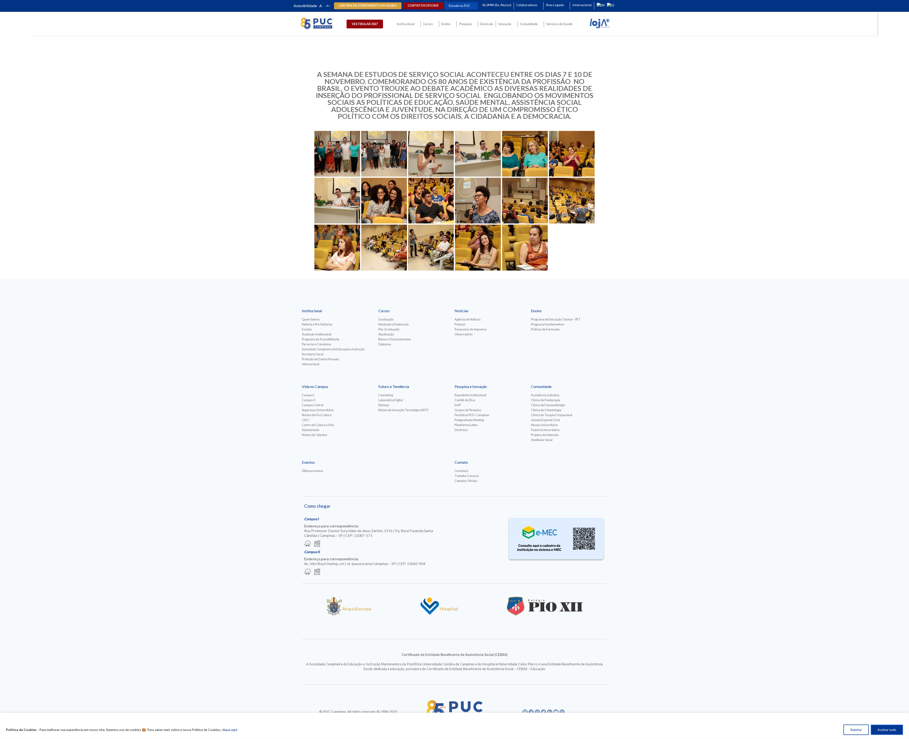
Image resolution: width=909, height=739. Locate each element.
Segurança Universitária (318, 410)
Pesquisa (465, 24)
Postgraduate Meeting (469, 420)
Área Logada (555, 5)
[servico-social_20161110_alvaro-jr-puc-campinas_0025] (337, 247)
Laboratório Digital (390, 400)
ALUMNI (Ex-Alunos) (496, 5)
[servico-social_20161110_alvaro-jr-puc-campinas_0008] (431, 154)
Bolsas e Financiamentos (394, 339)
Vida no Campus (315, 386)
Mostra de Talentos (314, 435)
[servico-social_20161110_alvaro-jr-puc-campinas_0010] (478, 154)
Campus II (308, 400)
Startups (383, 405)
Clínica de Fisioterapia (545, 400)
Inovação (504, 24)
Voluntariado (310, 430)
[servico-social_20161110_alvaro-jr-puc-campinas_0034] (525, 247)
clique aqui (229, 730)
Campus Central (312, 405)
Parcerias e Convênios (316, 344)
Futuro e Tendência (393, 386)
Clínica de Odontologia (546, 410)
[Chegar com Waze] (307, 544)
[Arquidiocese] (334, 614)
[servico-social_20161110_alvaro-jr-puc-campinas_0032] (478, 247)
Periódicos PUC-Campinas (471, 415)
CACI (305, 420)
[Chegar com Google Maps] (317, 544)
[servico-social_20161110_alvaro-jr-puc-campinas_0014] (572, 154)
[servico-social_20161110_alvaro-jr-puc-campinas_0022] (478, 200)
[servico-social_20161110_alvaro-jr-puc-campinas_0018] (431, 200)
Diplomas (384, 344)
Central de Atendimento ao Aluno (368, 5)
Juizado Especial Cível (545, 420)
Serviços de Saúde (559, 24)
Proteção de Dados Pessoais (320, 359)
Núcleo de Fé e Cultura (316, 415)
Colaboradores (526, 5)
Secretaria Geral (312, 354)
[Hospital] (430, 614)
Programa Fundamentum (547, 324)
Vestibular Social (542, 440)
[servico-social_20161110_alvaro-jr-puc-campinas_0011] (525, 154)
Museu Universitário (544, 425)
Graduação (385, 319)
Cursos (428, 24)
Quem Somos (311, 319)
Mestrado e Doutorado (393, 324)
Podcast (459, 324)
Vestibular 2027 (365, 24)
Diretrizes (461, 430)
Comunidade (529, 24)
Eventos (308, 462)
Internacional (582, 5)
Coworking (385, 395)
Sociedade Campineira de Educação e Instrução (333, 349)
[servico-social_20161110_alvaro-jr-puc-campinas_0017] (384, 200)
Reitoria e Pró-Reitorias (317, 324)
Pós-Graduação (388, 329)
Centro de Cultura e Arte (318, 425)
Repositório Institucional (470, 395)
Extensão (486, 24)
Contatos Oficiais (465, 481)
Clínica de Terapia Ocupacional (551, 415)
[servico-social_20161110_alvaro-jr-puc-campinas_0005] (384, 154)
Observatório (463, 334)
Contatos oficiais (423, 5)
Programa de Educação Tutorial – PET (556, 319)
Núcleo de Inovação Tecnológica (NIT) (403, 410)
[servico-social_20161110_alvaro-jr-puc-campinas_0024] (572, 200)
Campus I (308, 395)
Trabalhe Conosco (466, 476)
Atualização (386, 334)
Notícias (461, 310)
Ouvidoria (461, 471)
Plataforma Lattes (466, 425)
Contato (461, 462)
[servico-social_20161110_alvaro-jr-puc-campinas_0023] (525, 200)
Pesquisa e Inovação (470, 386)
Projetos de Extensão (544, 435)
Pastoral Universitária (545, 430)
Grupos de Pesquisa (467, 410)
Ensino (445, 24)
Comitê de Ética (464, 400)
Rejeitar (856, 730)
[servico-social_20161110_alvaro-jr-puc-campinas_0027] (384, 247)
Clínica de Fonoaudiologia (548, 405)
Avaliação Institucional (316, 334)
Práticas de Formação (545, 329)
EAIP (457, 405)
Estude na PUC (459, 6)
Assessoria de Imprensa (470, 329)
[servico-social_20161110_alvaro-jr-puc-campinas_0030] (431, 247)
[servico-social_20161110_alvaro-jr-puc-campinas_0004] (337, 154)
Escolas (307, 329)
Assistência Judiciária (545, 395)
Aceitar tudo (887, 730)
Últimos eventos (312, 471)
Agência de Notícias (467, 319)
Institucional (405, 24)
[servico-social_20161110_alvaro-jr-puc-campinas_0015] (337, 200)
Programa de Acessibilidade (320, 339)
